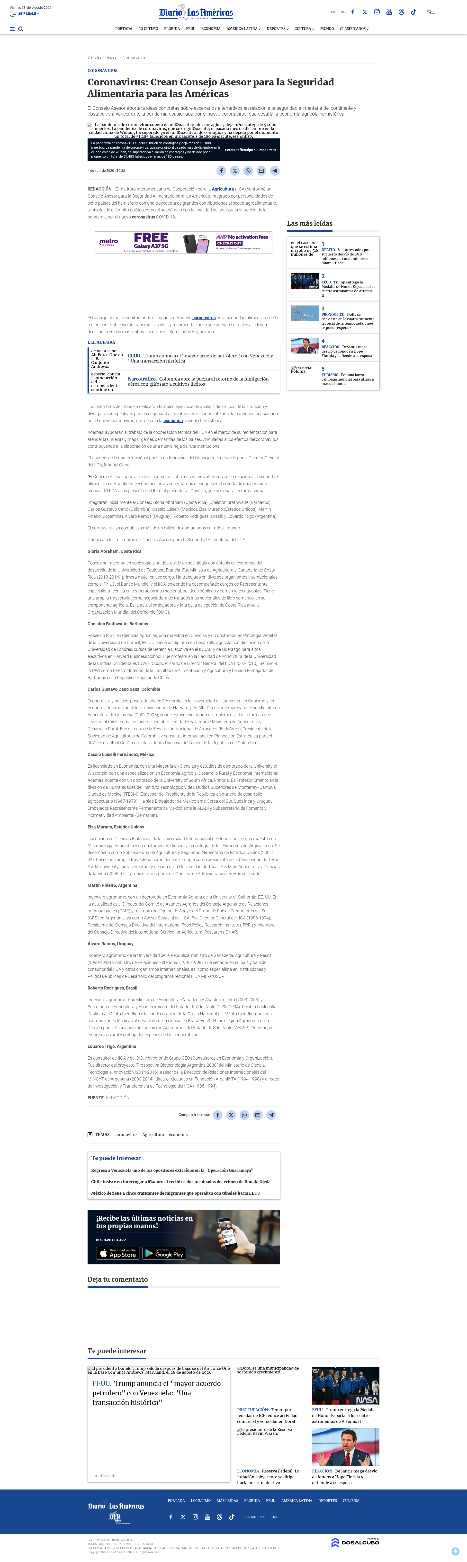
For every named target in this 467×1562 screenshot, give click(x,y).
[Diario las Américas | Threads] (401, 12)
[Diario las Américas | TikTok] (414, 12)
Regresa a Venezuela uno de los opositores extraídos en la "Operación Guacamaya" (172, 1170)
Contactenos (254, 1517)
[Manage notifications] (455, 1551)
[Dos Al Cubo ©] (355, 1546)
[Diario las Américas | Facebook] (353, 11)
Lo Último (148, 29)
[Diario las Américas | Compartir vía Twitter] (235, 171)
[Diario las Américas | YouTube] (389, 12)
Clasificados (353, 29)
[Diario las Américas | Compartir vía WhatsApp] (248, 171)
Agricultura (223, 188)
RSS (274, 1517)
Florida (172, 29)
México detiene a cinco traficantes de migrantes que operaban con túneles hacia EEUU (175, 1193)
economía (173, 420)
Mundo (327, 29)
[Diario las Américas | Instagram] (377, 12)
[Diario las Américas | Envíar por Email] (261, 171)
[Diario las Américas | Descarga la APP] (119, 1253)
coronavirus (204, 317)
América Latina (242, 29)
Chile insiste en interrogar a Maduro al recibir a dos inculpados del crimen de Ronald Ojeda (180, 1182)
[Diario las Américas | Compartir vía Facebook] (221, 171)
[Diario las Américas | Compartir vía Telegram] (275, 171)
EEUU (190, 29)
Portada (123, 29)
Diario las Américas (102, 57)
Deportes (276, 29)
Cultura (303, 29)
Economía (211, 29)
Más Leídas (227, 1501)
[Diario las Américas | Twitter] (365, 11)
